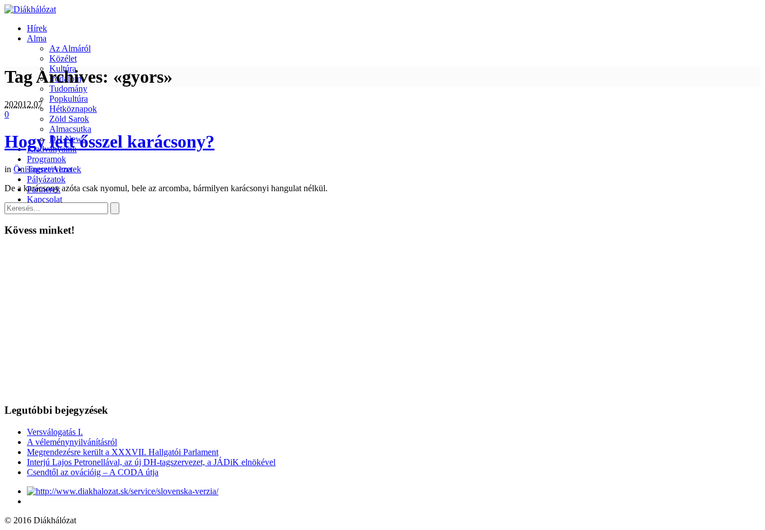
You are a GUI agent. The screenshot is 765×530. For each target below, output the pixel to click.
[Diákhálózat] (30, 9)
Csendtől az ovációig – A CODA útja (92, 472)
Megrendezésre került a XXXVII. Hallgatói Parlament (122, 452)
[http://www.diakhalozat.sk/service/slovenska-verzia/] (122, 491)
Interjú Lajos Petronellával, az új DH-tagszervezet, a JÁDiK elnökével (151, 462)
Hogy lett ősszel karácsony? (109, 141)
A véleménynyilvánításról (72, 442)
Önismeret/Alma (42, 169)
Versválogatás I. (55, 432)
